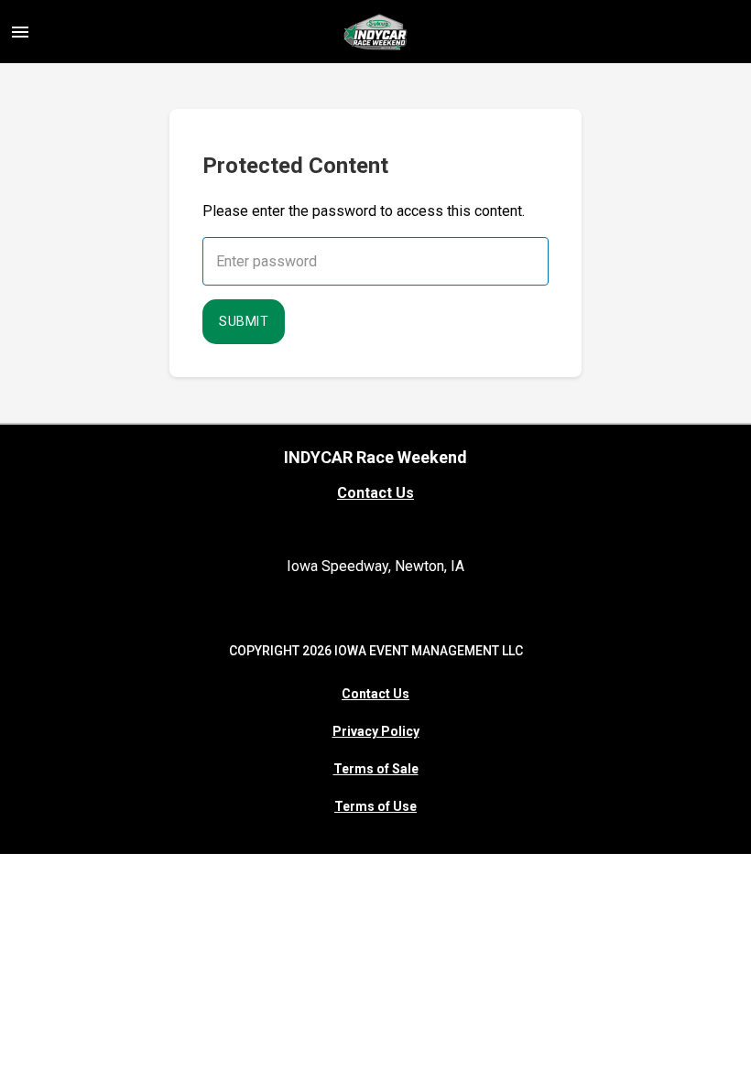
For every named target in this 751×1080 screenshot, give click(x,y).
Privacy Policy (375, 731)
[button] (20, 32)
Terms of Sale (376, 768)
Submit (243, 321)
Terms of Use (375, 806)
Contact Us (375, 493)
